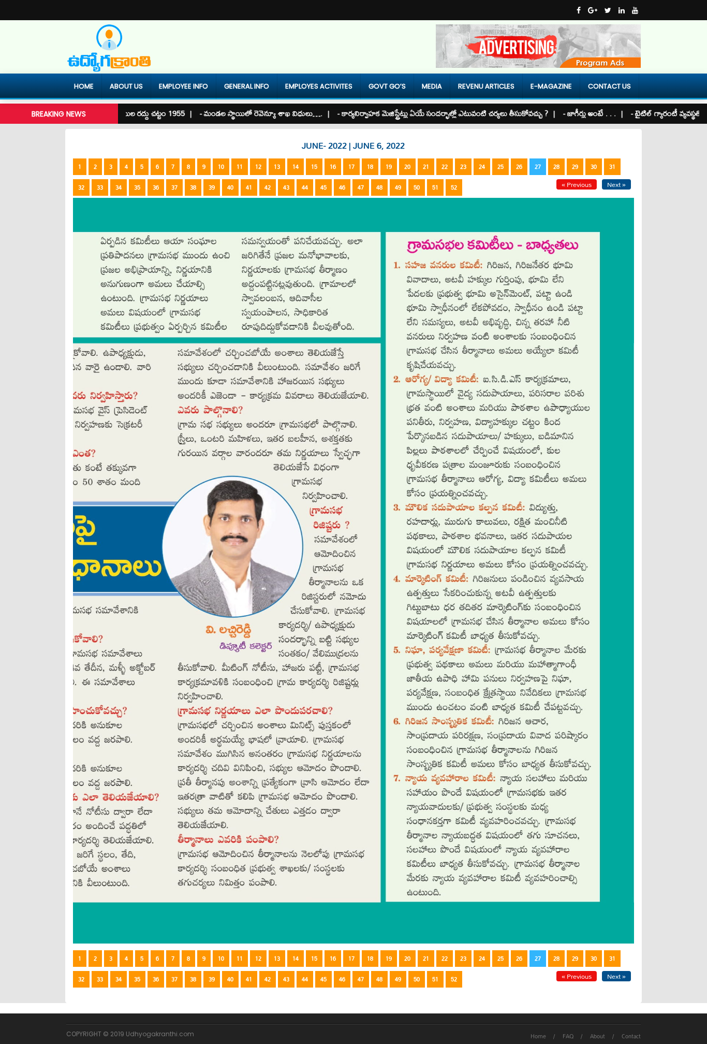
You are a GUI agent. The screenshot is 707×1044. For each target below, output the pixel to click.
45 (323, 187)
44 (305, 187)
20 (407, 166)
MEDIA (432, 86)
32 (81, 187)
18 (370, 166)
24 (482, 166)
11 (240, 166)
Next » (616, 184)
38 (193, 187)
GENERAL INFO (246, 86)
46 (342, 187)
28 (556, 166)
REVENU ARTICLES (486, 86)
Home (84, 86)
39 (212, 187)
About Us (126, 86)
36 (156, 187)
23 (463, 166)
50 (417, 187)
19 (389, 166)
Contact (631, 1036)
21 (426, 166)
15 (314, 166)
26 (519, 166)
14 (295, 166)
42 (267, 187)
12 (258, 166)
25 (500, 166)
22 (444, 166)
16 (333, 166)
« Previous (577, 184)
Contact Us (609, 86)
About (597, 1036)
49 (398, 187)
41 (249, 187)
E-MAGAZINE (551, 86)
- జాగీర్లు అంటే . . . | (565, 113)
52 (454, 187)
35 (137, 187)
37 (174, 187)
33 (100, 187)
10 (221, 166)
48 (379, 187)
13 (277, 166)
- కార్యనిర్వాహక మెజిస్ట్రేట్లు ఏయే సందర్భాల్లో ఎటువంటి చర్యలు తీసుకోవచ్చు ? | (419, 113)
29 (575, 166)
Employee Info (183, 86)
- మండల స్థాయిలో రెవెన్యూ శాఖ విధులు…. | (237, 113)
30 (594, 166)
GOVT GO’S (387, 86)
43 (286, 187)
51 (435, 187)
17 (351, 166)
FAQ (568, 1036)
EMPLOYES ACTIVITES (318, 86)
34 (118, 187)
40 (230, 187)
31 (612, 166)
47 (361, 187)
